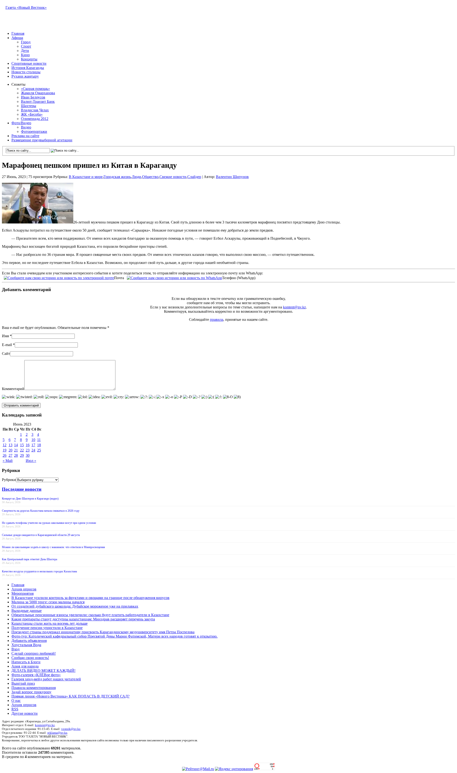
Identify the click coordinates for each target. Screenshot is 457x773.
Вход (15, 649)
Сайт (6, 354)
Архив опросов (23, 589)
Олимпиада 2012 (34, 119)
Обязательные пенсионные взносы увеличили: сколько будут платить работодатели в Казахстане (90, 615)
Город (25, 42)
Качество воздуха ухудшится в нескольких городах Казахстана (39, 571)
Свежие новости (172, 177)
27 (10, 455)
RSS (14, 709)
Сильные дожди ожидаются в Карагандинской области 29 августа (41, 535)
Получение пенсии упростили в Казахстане (47, 628)
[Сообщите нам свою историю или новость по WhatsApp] (174, 277)
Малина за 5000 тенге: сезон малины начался (47, 602)
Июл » (31, 461)
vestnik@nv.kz (70, 729)
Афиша (17, 38)
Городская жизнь (117, 177)
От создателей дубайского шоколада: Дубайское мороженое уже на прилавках (74, 606)
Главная (17, 33)
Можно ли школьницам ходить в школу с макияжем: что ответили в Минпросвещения (53, 547)
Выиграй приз (23, 683)
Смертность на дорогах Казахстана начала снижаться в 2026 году (40, 510)
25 (39, 450)
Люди (136, 177)
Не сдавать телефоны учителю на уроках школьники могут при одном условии (49, 523)
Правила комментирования (33, 688)
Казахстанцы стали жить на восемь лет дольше (49, 623)
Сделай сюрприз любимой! (33, 653)
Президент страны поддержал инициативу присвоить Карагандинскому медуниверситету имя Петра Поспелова (102, 632)
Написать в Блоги (25, 662)
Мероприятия (22, 593)
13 (10, 445)
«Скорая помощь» (35, 89)
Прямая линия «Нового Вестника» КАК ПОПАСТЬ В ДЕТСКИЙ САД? (70, 696)
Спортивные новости (28, 63)
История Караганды (27, 68)
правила (216, 319)
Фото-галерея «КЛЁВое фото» (36, 675)
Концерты (29, 59)
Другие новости (24, 713)
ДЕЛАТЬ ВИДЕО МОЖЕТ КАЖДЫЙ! (43, 671)
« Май (8, 461)
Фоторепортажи (34, 131)
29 (22, 455)
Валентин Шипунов (232, 177)
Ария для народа (25, 666)
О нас (16, 701)
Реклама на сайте (25, 136)
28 (16, 455)
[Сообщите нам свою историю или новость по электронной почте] (59, 277)
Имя (5, 336)
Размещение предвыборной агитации (41, 140)
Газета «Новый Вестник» (26, 7)
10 (33, 440)
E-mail (7, 345)
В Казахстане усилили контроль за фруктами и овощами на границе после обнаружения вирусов (90, 598)
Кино (25, 55)
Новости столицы (25, 72)
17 (33, 445)
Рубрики (9, 480)
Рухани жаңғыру (25, 76)
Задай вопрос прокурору (31, 692)
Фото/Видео (21, 123)
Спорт (26, 46)
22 (22, 450)
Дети (25, 51)
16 (28, 445)
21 (16, 450)
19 (4, 450)
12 (4, 445)
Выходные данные (26, 611)
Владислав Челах (35, 110)
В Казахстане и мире (86, 177)
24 (33, 450)
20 (10, 450)
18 (39, 445)
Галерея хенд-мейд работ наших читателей (46, 679)
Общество (150, 177)
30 (28, 455)
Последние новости (21, 489)
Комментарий (13, 389)
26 (4, 455)
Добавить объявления (29, 641)
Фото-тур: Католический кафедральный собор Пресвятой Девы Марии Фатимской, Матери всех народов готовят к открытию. (114, 636)
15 (22, 445)
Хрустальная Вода (26, 645)
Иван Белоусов (33, 97)
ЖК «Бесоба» (32, 114)
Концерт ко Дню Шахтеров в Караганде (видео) (30, 498)
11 (39, 440)
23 (28, 450)
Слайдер (194, 177)
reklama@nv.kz (57, 732)
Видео (26, 127)
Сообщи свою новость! (30, 658)
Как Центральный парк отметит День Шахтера (29, 559)
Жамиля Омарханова (38, 93)
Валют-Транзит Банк (38, 101)
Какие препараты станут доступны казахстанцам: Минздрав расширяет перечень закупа (83, 619)
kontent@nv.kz (294, 307)
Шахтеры (28, 106)
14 (16, 445)
